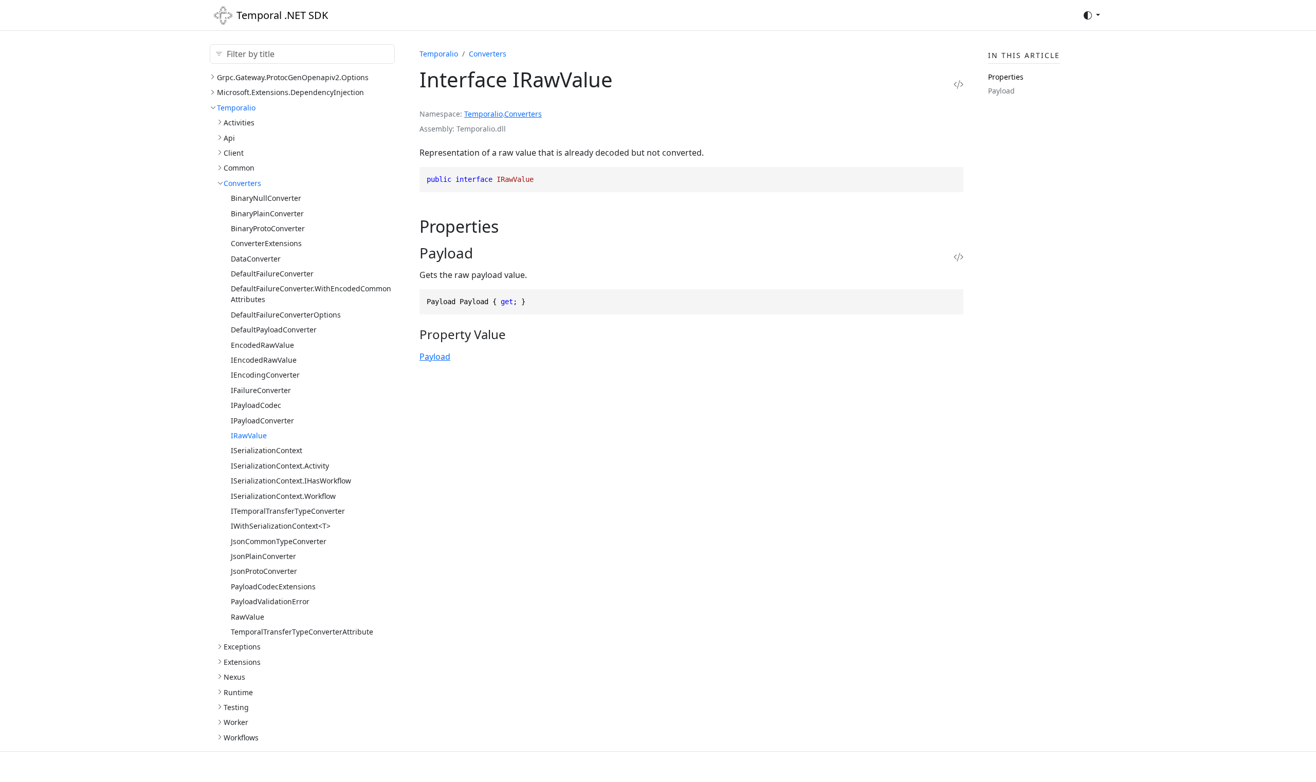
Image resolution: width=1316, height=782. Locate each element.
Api (229, 138)
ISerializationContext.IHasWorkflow (291, 481)
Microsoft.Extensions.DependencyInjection (290, 92)
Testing (236, 707)
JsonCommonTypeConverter (278, 541)
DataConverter (256, 259)
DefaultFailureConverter (272, 273)
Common (239, 168)
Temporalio (236, 108)
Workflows (241, 737)
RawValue (247, 617)
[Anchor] (510, 226)
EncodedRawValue (262, 345)
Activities (239, 122)
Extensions (242, 662)
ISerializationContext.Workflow (283, 496)
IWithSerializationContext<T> (281, 526)
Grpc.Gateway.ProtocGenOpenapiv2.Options (293, 77)
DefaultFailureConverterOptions (286, 315)
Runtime (238, 692)
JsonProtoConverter (264, 571)
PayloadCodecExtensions (273, 586)
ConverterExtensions (266, 243)
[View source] (958, 84)
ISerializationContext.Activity (280, 466)
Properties (1005, 77)
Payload (434, 356)
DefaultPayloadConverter (274, 329)
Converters (242, 183)
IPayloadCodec (256, 405)
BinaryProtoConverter (268, 228)
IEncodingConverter (265, 375)
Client (234, 153)
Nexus (234, 677)
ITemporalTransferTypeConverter (288, 511)
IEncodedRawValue (264, 360)
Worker (236, 722)
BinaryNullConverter (266, 198)
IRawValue (249, 435)
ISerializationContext (266, 450)
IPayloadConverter (262, 420)
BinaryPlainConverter (267, 213)
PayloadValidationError (270, 601)
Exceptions (242, 646)
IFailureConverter (261, 390)
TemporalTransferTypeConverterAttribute (302, 632)
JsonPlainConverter (263, 556)
